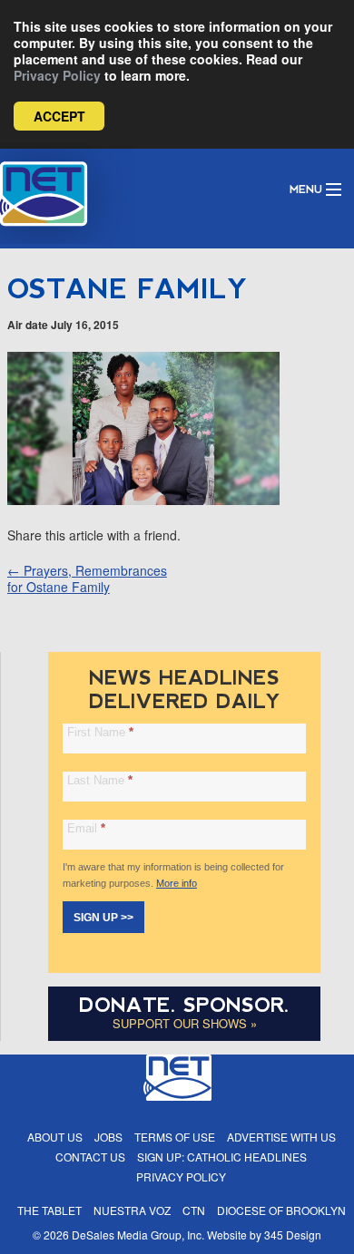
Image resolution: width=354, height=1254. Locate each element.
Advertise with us (281, 1136)
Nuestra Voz (132, 1210)
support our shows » (185, 1023)
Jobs (108, 1136)
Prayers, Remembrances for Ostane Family (87, 578)
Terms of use (174, 1136)
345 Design (292, 1234)
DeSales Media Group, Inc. (138, 1234)
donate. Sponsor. (184, 1005)
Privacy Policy (57, 75)
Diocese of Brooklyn (281, 1210)
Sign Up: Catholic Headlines (222, 1156)
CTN (193, 1210)
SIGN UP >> (103, 917)
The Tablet (49, 1210)
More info (176, 883)
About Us (55, 1136)
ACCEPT (59, 116)
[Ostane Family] (143, 500)
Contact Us (90, 1156)
